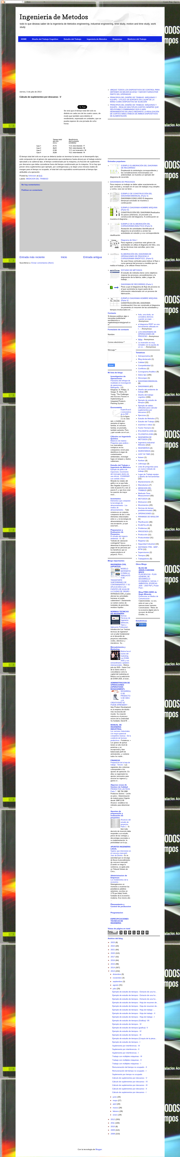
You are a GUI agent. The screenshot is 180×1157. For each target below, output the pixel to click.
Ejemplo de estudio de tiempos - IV (126, 1031)
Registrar (142, 541)
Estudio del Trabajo (72, 39)
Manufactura (143, 485)
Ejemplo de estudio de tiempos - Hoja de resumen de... (135, 1002)
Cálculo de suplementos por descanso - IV (130, 1082)
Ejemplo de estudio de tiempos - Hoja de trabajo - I (133, 1017)
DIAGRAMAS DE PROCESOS (122, 182)
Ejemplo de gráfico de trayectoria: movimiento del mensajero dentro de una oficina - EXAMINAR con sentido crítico (120, 474)
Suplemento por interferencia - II (125, 1049)
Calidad (141, 362)
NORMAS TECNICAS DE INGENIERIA (120, 612)
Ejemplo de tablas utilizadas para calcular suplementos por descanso (147, 409)
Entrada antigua (92, 257)
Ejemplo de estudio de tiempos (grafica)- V (130, 1028)
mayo (115, 1100)
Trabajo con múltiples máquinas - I (126, 1064)
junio (115, 1097)
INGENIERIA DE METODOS (145, 438)
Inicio (64, 257)
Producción (142, 534)
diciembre (117, 974)
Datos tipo (142, 375)
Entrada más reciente (32, 257)
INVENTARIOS (144, 451)
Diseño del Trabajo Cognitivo (45, 39)
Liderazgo (142, 464)
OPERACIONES (144, 513)
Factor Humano (144, 428)
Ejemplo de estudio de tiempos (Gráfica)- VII (130, 1020)
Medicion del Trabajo (137, 39)
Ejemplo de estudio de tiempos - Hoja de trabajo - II (133, 1013)
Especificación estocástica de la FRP (126, 412)
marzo (116, 1108)
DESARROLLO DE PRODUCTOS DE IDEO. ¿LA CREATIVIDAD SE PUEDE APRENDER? (121, 698)
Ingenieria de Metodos (54, 17)
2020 (113, 953)
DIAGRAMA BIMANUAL (148, 381)
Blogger (99, 1149)
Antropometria (144, 356)
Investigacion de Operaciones (118, 377)
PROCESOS (143, 531)
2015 (113, 964)
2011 (113, 1123)
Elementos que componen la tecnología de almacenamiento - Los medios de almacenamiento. (120, 505)
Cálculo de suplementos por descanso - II (129, 1089)
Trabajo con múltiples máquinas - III (127, 1056)
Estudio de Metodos (146, 418)
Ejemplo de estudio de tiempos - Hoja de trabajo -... (133, 1010)
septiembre (118, 981)
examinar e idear (145, 425)
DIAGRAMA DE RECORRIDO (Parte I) (137, 284)
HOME (23, 39)
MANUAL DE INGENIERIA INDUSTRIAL (116, 727)
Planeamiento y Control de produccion (121, 905)
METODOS (142, 499)
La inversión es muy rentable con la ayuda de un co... (148, 344)
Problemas (142, 528)
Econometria (116, 407)
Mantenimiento (144, 482)
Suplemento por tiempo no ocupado (127, 1074)
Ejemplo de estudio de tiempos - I (126, 1042)
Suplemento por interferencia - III (126, 1046)
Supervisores (143, 552)
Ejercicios (142, 415)
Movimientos (143, 505)
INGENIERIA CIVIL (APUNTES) (118, 565)
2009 (113, 1130)
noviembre (117, 978)
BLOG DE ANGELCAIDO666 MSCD (146, 570)
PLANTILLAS (143, 525)
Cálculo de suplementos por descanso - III (129, 1085)
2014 (113, 967)
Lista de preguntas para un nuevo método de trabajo (148, 469)
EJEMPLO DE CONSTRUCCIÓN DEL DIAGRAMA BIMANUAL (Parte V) (136, 195)
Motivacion (142, 502)
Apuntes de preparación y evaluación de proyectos (117, 814)
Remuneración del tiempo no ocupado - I (129, 1071)
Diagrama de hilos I (129, 240)
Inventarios (116, 499)
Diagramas (117, 39)
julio (115, 989)
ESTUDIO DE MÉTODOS (131, 270)
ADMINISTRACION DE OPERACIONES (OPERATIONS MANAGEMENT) (120, 686)
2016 (113, 960)
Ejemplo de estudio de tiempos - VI (126, 1024)
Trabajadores (143, 559)
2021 (113, 950)
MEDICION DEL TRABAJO (37, 179)
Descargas (142, 378)
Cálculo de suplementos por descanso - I (129, 1092)
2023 (113, 942)
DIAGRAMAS (143, 386)
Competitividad (144, 365)
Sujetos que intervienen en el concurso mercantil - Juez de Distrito (121, 853)
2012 (113, 1119)
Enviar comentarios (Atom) (42, 263)
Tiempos (141, 555)
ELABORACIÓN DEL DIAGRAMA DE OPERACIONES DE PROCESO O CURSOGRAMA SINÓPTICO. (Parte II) (137, 256)
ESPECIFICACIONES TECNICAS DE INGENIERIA (119, 921)
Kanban (141, 460)
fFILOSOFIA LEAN (146, 431)
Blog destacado (144, 359)
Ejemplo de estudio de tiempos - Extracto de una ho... (134, 992)
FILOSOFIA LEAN (145, 434)
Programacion (117, 913)
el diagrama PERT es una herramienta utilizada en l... (149, 326)
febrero (116, 1111)
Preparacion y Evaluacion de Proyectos (117, 532)
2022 (113, 946)
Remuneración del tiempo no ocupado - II (129, 1067)
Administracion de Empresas (119, 876)
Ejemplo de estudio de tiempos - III (126, 1035)
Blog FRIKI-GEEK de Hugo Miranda (148, 593)
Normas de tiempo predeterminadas (146, 509)
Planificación (143, 522)
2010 (113, 1126)
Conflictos (142, 368)
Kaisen (141, 457)
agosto (116, 985)
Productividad (143, 538)
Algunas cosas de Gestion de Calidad (119, 786)
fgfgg (140, 339)
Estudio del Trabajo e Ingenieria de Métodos (121, 466)
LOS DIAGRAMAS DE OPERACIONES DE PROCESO (147, 334)
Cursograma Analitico (147, 372)
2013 (113, 971)
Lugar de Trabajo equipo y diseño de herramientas (148, 475)
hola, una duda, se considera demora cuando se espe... (146, 316)
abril (115, 1104)
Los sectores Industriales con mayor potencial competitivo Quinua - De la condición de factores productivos (121, 735)
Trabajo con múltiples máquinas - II (127, 1060)
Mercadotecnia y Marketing (118, 648)
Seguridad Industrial (146, 544)
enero (115, 1115)
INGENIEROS (144, 448)
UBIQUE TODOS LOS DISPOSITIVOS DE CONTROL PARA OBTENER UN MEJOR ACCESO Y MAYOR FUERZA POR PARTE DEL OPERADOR (134, 92)
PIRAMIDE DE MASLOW (148, 517)
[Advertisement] (90, 64)
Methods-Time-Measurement (144, 494)
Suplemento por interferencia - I (125, 1053)
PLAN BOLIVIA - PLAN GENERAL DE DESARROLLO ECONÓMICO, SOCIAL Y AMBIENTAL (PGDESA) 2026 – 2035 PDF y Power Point (149, 581)
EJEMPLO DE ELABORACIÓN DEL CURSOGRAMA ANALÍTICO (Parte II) (136, 225)
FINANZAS (115, 760)
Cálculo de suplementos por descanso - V (129, 1078)
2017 (113, 957)
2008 (113, 1134)
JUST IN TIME (144, 454)
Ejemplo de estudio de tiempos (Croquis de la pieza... (134, 1038)
